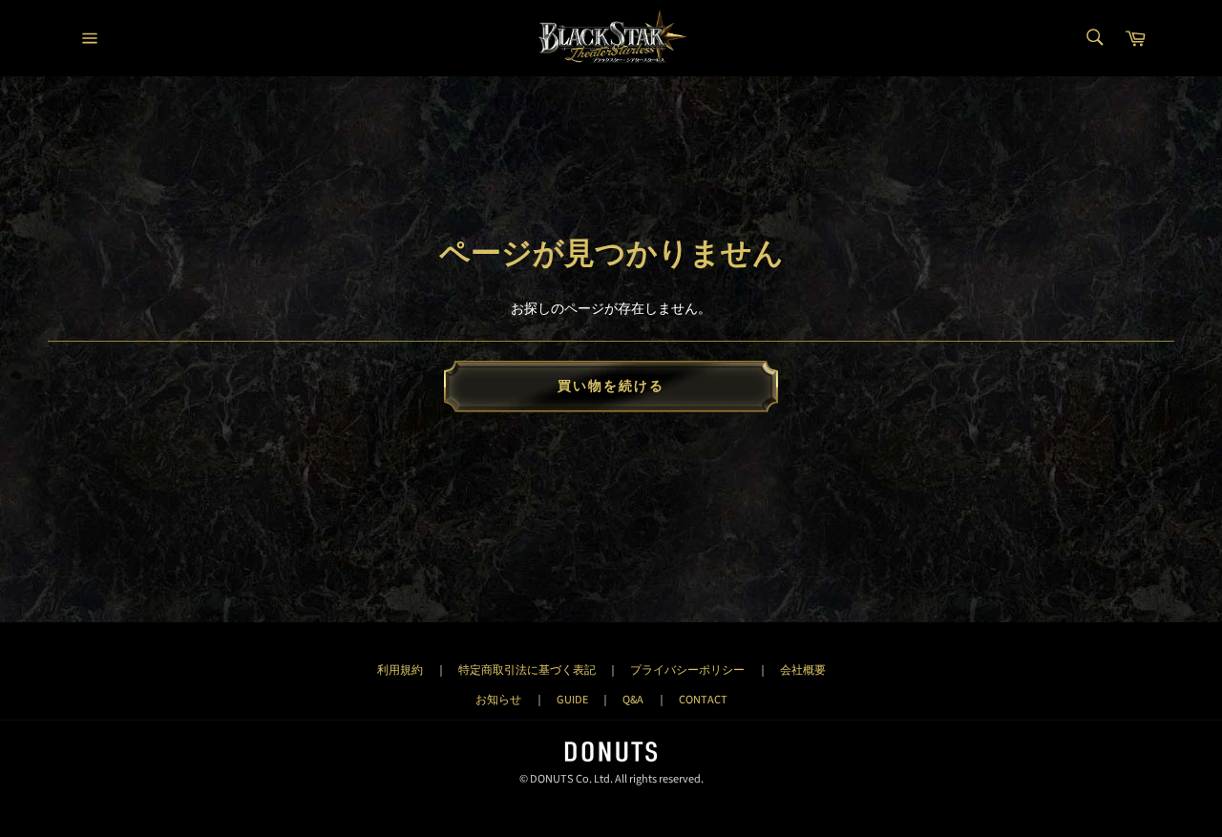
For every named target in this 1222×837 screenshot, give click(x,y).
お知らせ (498, 699)
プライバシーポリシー (687, 670)
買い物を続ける (611, 386)
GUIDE (572, 699)
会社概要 (803, 670)
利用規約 (400, 670)
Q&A (632, 699)
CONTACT (703, 699)
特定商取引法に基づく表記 (527, 670)
